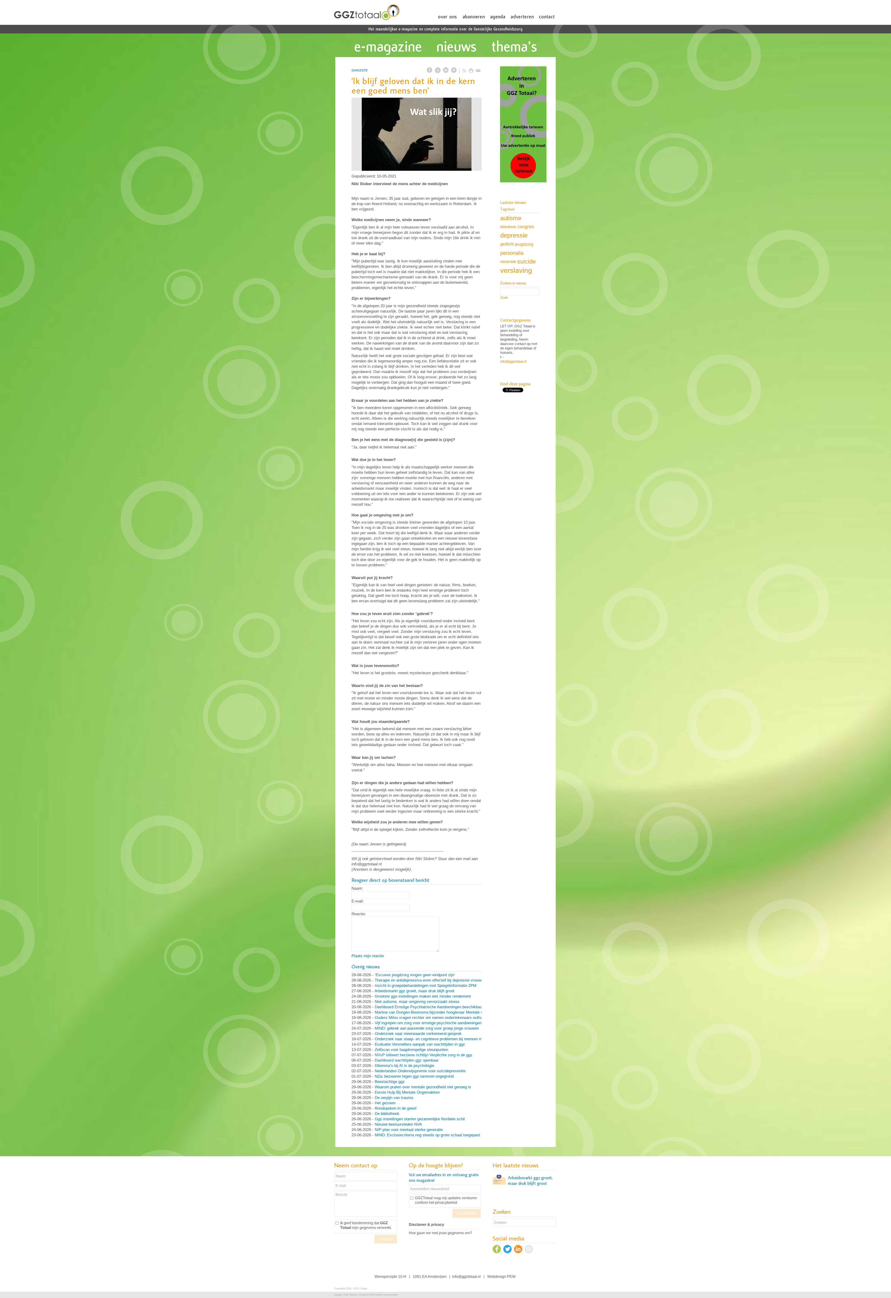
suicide (526, 261)
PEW (511, 1277)
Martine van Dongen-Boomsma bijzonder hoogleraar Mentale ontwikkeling (438, 1012)
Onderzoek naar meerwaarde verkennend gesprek (418, 1033)
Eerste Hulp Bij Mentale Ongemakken (407, 1092)
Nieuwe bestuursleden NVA (398, 1124)
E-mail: (358, 901)
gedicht (507, 244)
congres (525, 226)
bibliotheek (508, 227)
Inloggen (338, 1295)
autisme (510, 218)
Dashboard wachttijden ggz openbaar (407, 1060)
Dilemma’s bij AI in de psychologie (404, 1065)
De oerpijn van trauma (394, 1097)
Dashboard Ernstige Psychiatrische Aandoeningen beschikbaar (429, 1007)
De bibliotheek (387, 1113)
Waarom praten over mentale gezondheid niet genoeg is (423, 1087)
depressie (514, 235)
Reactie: (359, 914)
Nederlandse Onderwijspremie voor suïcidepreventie (420, 1071)
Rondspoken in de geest (395, 1108)
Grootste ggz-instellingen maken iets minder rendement (423, 996)
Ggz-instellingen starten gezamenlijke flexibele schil (420, 1119)
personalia (511, 253)
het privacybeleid (443, 1203)
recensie (508, 261)
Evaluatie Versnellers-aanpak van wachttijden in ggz (420, 1044)
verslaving (516, 270)
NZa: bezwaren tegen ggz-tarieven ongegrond (414, 1076)
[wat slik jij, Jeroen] (416, 134)
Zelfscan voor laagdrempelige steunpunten (411, 1049)
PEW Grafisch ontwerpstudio (384, 1295)
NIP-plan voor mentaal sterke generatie (409, 1129)
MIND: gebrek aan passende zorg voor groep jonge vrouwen (427, 1028)
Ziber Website (351, 1295)
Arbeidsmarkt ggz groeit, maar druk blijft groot (414, 991)
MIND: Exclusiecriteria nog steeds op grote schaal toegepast (427, 1135)
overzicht (360, 70)
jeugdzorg (524, 244)
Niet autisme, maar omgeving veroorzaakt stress (417, 1001)
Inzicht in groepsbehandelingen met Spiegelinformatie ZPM (425, 985)
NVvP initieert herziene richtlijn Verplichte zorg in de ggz (423, 1055)
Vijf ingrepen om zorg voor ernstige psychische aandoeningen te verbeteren (440, 1023)
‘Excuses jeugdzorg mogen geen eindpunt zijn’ (415, 975)
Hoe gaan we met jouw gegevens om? (440, 1233)
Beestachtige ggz (390, 1081)
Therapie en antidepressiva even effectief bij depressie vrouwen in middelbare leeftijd (448, 980)
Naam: (357, 888)
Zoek (504, 298)
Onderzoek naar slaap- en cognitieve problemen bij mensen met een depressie (443, 1039)
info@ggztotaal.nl (513, 361)
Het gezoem (385, 1103)
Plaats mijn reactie (368, 956)
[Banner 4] (523, 124)
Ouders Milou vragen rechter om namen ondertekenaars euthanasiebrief (437, 1017)
